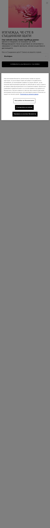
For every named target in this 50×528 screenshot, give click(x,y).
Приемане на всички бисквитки (25, 114)
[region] (25, 96)
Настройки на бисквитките (24, 100)
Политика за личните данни (29, 94)
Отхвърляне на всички (24, 107)
